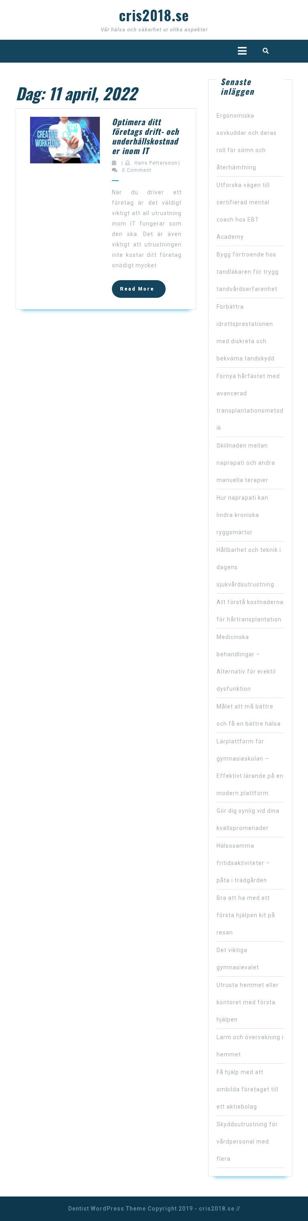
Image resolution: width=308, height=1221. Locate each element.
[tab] (242, 51)
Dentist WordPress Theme (107, 1208)
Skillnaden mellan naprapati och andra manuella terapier (246, 462)
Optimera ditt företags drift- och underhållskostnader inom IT (145, 136)
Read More (143, 291)
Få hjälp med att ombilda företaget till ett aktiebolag (247, 1089)
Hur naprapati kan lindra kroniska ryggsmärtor (242, 515)
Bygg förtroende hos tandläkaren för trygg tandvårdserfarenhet (248, 271)
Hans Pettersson (156, 163)
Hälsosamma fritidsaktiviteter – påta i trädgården (243, 862)
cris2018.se (154, 14)
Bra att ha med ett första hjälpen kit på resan (246, 915)
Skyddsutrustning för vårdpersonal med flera (247, 1141)
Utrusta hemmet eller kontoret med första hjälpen (248, 1002)
